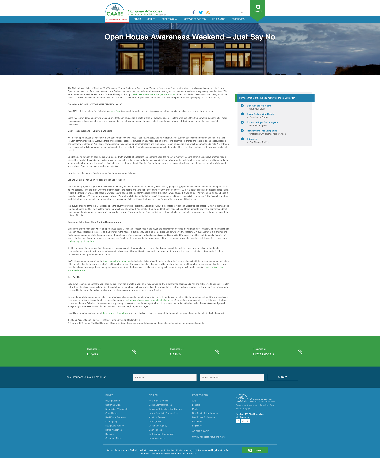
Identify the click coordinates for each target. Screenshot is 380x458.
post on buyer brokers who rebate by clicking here (148, 300)
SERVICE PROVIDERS (195, 19)
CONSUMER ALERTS (116, 19)
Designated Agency (114, 425)
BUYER (137, 19)
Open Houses (111, 413)
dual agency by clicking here (81, 241)
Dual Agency (111, 421)
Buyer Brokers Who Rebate (260, 113)
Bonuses (109, 433)
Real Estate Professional (203, 417)
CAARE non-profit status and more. (209, 436)
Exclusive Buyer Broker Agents (262, 122)
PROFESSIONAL (170, 19)
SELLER (151, 19)
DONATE (258, 450)
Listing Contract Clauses (160, 404)
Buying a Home (112, 400)
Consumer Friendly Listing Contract (165, 408)
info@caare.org (243, 417)
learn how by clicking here (115, 312)
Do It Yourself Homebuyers (161, 433)
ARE (194, 400)
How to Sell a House (158, 400)
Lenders (196, 404)
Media (195, 408)
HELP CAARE (218, 19)
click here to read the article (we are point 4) (154, 94)
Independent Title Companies (262, 130)
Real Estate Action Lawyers (205, 413)
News (115, 110)
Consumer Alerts (113, 438)
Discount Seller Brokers (259, 105)
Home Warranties (113, 429)
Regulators (197, 421)
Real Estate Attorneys (115, 417)
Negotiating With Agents (116, 408)
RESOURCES (238, 19)
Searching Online (113, 404)
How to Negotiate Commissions (163, 413)
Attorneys (252, 138)
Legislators (197, 425)
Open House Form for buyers (116, 260)
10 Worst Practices (158, 417)
